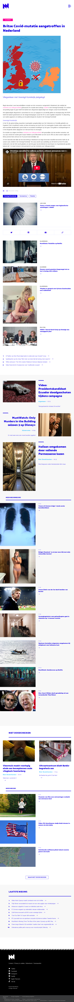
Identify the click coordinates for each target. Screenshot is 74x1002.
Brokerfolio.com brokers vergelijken (12, 999)
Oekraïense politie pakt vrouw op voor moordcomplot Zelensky (30, 927)
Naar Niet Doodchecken (37, 877)
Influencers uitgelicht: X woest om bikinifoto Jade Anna (27, 906)
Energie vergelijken (15, 996)
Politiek (43, 327)
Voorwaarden (37, 963)
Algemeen (8, 20)
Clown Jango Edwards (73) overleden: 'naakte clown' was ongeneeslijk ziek (33, 924)
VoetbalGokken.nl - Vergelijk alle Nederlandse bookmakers (53, 1000)
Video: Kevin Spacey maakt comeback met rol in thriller (27, 900)
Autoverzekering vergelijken (28, 996)
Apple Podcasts (15, 979)
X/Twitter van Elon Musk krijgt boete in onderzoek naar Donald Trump (26, 356)
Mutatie (32, 196)
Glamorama (44, 241)
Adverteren (29, 963)
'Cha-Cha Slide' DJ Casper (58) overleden (23, 915)
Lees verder (6, 225)
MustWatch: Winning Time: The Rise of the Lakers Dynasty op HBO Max (32, 921)
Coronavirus (23, 196)
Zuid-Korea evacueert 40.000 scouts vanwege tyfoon (27, 912)
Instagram (14, 974)
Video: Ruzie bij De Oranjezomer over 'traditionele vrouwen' (23, 365)
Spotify (13, 976)
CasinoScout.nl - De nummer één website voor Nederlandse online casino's (20, 1000)
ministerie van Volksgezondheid (12, 107)
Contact (11, 963)
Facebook (14, 971)
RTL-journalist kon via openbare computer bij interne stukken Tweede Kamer (34, 918)
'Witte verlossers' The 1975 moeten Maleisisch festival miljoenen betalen (26, 362)
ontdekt (46, 107)
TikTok (13, 981)
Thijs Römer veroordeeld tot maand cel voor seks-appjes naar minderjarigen (34, 903)
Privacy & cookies (19, 963)
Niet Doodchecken (45, 459)
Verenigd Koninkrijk (10, 196)
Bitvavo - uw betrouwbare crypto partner (31, 999)
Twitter (13, 969)
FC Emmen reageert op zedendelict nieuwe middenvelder (28, 909)
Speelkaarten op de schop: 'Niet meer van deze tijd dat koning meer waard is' (28, 359)
